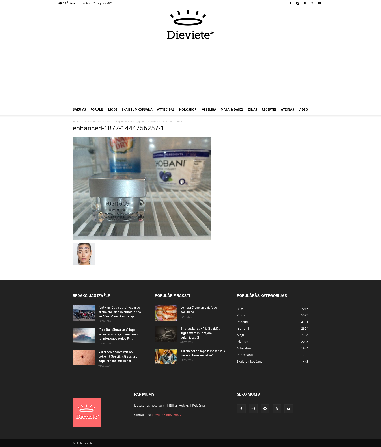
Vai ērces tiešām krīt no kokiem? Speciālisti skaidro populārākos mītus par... (118, 356)
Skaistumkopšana (137, 109)
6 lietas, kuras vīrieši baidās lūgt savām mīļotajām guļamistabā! (200, 333)
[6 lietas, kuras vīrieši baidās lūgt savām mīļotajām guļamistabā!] (166, 334)
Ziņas (252, 109)
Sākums (79, 109)
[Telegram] (305, 3)
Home (76, 121)
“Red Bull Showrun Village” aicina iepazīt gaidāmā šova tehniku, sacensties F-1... (118, 334)
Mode (112, 109)
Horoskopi (188, 109)
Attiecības (166, 109)
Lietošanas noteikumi (150, 405)
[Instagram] (297, 3)
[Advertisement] (190, 72)
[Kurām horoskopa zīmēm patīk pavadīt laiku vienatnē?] (166, 356)
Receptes (269, 109)
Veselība (209, 109)
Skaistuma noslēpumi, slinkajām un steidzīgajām (114, 121)
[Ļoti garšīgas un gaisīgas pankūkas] (166, 313)
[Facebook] (290, 3)
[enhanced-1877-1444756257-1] (142, 239)
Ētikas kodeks (179, 405)
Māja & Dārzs (232, 109)
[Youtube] (319, 3)
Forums (97, 109)
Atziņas (287, 109)
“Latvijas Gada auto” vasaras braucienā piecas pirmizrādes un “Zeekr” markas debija (119, 312)
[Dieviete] (190, 24)
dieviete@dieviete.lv (166, 415)
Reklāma (198, 405)
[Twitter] (312, 3)
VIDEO (303, 109)
